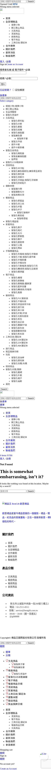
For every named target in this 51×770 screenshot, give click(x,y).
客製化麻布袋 (17, 327)
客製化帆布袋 (17, 333)
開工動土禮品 (12, 108)
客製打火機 (16, 244)
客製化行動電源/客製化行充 (24, 265)
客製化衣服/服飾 (13, 369)
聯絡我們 (12, 560)
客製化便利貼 (17, 120)
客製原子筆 (22, 138)
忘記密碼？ (5, 90)
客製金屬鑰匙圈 (18, 156)
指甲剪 (14, 159)
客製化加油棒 (17, 357)
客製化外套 (16, 375)
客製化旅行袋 (17, 307)
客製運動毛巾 (17, 191)
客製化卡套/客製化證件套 (23, 256)
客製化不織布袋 (18, 301)
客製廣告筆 (16, 135)
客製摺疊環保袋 (18, 330)
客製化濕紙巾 (17, 176)
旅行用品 (10, 348)
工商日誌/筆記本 (19, 42)
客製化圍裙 (16, 372)
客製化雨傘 (16, 247)
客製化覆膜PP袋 (19, 324)
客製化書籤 (16, 126)
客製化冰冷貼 (17, 168)
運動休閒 (10, 185)
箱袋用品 (10, 295)
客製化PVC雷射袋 (19, 298)
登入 (3, 84)
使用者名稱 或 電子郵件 (15, 70)
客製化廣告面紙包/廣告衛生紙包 (26, 170)
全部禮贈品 (13, 550)
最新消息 (12, 556)
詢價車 (3, 95)
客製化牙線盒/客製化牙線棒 (24, 179)
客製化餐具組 (17, 215)
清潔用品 (15, 33)
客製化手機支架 (18, 262)
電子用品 (15, 39)
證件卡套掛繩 (17, 147)
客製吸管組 (22, 218)
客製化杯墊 (16, 206)
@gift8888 (14, 616)
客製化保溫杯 (12, 114)
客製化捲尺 (16, 230)
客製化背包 (16, 318)
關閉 (2, 646)
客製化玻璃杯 (23, 212)
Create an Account (14, 64)
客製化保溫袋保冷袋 (20, 304)
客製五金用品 (12, 150)
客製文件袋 (16, 141)
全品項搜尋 (11, 111)
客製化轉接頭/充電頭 (21, 289)
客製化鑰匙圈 (17, 132)
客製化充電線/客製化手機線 (24, 253)
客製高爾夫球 (17, 194)
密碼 (5, 78)
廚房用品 (15, 36)
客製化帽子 (16, 378)
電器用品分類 (17, 725)
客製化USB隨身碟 (14, 162)
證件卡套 (15, 144)
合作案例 (12, 553)
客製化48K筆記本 (19, 345)
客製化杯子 (16, 209)
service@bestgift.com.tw (27, 610)
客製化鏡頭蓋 (17, 271)
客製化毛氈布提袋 (19, 315)
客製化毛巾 (16, 233)
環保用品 (10, 366)
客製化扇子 (16, 227)
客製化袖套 (16, 381)
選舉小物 (15, 24)
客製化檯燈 (16, 277)
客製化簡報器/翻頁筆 (21, 283)
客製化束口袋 (17, 310)
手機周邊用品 (12, 250)
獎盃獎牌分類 (12, 351)
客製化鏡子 (16, 239)
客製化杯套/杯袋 (19, 313)
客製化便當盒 (17, 200)
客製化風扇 (16, 292)
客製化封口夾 (17, 203)
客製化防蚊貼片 (18, 182)
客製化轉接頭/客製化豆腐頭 (24, 268)
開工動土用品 (17, 27)
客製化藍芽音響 (18, 286)
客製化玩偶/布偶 (19, 363)
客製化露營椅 (17, 242)
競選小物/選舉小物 (15, 105)
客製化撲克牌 (17, 360)
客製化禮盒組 (12, 221)
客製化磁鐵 (16, 129)
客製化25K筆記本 (19, 342)
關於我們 (12, 546)
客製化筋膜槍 (17, 280)
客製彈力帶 (16, 188)
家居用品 (10, 224)
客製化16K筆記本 (19, 339)
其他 (8, 384)
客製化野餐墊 (17, 236)
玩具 (8, 354)
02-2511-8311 (22, 607)
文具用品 (15, 30)
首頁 (10, 543)
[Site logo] (12, 13)
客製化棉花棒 (17, 173)
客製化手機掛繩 (18, 259)
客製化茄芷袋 (17, 321)
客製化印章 (16, 123)
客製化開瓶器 (17, 153)
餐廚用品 (10, 197)
